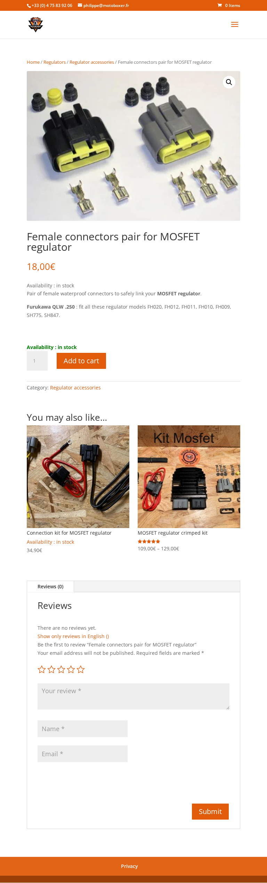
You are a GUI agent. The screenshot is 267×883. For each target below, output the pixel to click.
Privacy (129, 866)
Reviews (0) (50, 586)
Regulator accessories (92, 62)
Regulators (54, 62)
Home (33, 62)
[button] (229, 82)
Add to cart (81, 360)
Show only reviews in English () (73, 636)
